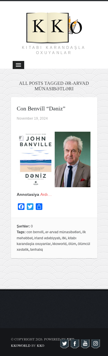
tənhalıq (36, 250)
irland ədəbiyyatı (47, 238)
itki (64, 238)
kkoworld (59, 244)
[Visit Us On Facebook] (74, 345)
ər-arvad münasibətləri (63, 232)
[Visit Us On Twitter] (64, 345)
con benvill (34, 232)
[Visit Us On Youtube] (85, 345)
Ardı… (46, 194)
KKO (40, 345)
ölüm (72, 244)
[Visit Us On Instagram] (95, 345)
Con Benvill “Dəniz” (41, 108)
